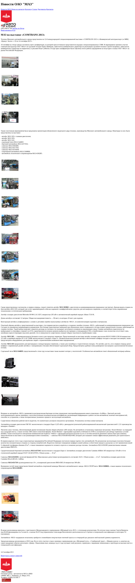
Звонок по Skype (18, 28)
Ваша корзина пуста (8, 30)
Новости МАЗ (6, 9)
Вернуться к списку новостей (11, 556)
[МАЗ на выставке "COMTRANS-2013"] (10, 67)
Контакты (49, 9)
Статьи (34, 9)
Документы (42, 9)
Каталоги (28, 9)
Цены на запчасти (17, 9)
